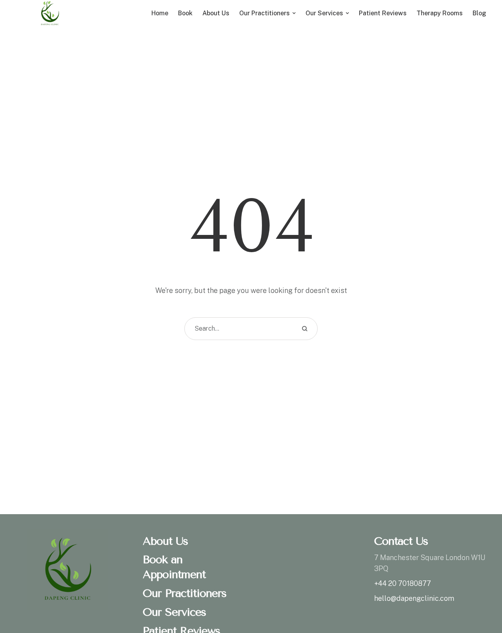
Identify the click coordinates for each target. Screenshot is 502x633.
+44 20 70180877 (402, 583)
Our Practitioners (184, 593)
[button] (480, 599)
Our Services (174, 612)
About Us (165, 541)
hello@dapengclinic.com (414, 598)
